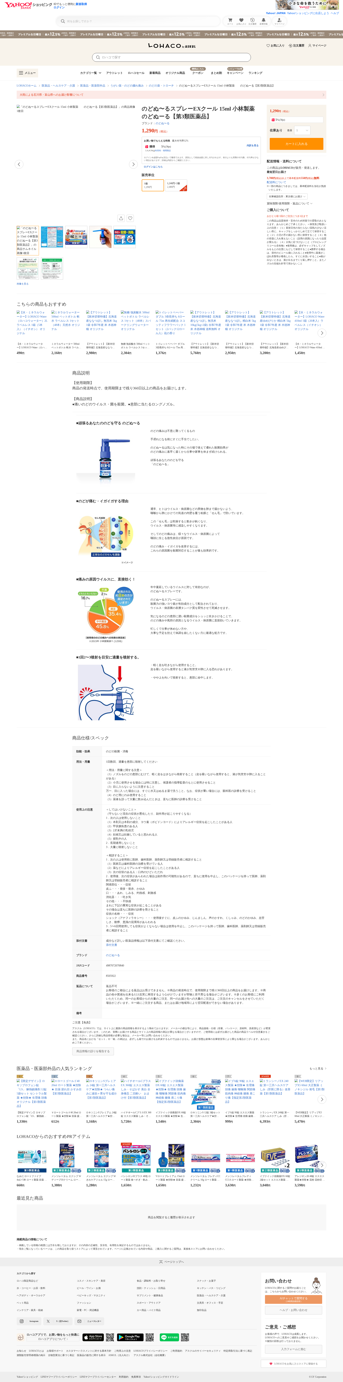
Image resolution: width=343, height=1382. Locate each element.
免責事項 (136, 1377)
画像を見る (23, 283)
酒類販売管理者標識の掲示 (31, 1355)
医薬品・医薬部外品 (92, 85)
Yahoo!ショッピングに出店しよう (308, 13)
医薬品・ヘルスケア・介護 (58, 85)
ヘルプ (335, 13)
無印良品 (201, 1310)
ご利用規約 (176, 1350)
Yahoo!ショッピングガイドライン (161, 1377)
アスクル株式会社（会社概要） (150, 1355)
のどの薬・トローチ (161, 85)
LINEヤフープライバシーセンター (98, 1377)
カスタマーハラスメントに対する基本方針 (88, 1350)
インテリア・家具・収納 (30, 1310)
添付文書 (111, 944)
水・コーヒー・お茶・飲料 (31, 1288)
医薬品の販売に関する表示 (91, 1355)
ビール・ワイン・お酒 (89, 1288)
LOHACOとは (36, 1350)
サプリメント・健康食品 (150, 1295)
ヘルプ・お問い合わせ (293, 1310)
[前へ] (19, 164)
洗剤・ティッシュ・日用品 (151, 1288)
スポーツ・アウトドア (149, 1303)
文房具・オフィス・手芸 (210, 1303)
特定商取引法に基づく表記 (238, 1350)
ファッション (84, 1303)
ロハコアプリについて (52, 1339)
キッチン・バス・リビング (211, 1288)
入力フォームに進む (293, 1349)
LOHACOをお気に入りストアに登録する (296, 1363)
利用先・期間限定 (163, 150)
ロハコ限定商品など (27, 1281)
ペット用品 (23, 1303)
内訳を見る (253, 145)
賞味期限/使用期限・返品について (288, 203)
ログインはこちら (153, 166)
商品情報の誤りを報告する (93, 1051)
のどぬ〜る (163, 123)
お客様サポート (55, 1350)
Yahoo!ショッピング (27, 1377)
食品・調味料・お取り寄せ (151, 1281)
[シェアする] (121, 218)
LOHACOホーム (27, 85)
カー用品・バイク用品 (149, 1310)
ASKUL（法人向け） (119, 1355)
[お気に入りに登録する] (130, 218)
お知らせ (21, 1350)
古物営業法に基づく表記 (61, 1355)
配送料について (276, 182)
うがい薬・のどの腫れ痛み (127, 85)
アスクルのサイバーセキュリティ (203, 1350)
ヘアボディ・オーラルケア (31, 1295)
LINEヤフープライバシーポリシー (59, 1377)
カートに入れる (296, 143)
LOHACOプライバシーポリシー (151, 1350)
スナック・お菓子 (206, 1281)
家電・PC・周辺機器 (88, 1310)
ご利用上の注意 (122, 1350)
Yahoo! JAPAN (275, 13)
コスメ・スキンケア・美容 (91, 1281)
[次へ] (133, 164)
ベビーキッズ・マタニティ (91, 1295)
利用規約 (123, 1377)
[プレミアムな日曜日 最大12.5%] (171, 34)
